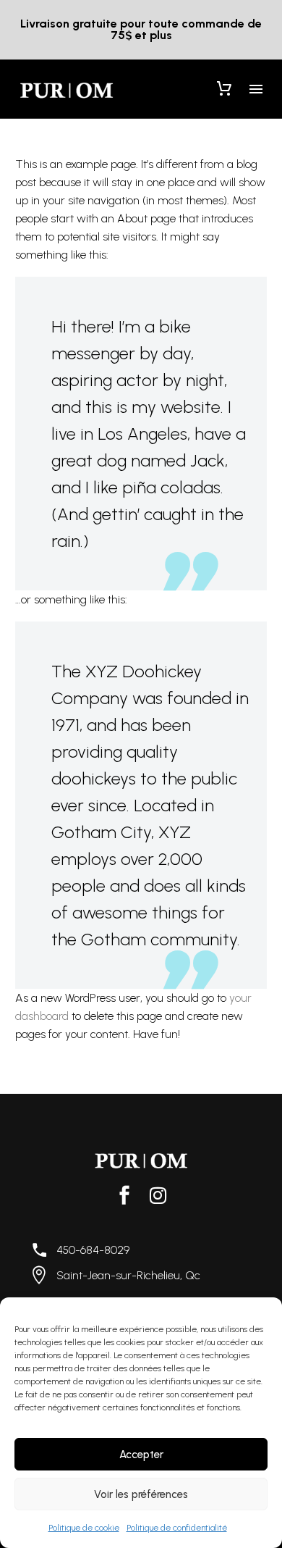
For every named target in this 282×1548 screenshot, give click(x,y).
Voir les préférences (141, 1494)
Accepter (141, 1454)
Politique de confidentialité (177, 1528)
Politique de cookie (83, 1528)
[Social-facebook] (124, 1195)
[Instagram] (157, 1195)
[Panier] (224, 89)
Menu (255, 89)
